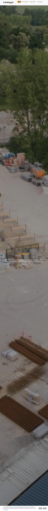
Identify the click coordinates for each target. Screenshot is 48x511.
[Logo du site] (8, 3)
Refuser (44, 508)
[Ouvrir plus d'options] (18, 4)
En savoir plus (5, 509)
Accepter (40, 508)
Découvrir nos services (24, 264)
